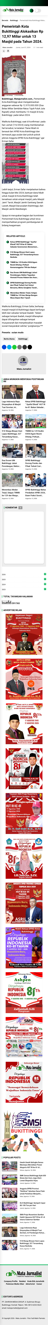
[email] (24, 347)
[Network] (31, 11)
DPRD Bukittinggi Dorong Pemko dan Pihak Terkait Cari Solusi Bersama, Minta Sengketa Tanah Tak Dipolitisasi (23, 285)
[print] (19, 347)
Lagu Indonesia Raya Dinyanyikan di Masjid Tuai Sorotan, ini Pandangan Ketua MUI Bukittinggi (11, 404)
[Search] (45, 3)
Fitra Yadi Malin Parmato (36, 1318)
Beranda (5, 20)
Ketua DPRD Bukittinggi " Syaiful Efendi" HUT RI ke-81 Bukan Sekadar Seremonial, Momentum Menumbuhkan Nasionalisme (23, 244)
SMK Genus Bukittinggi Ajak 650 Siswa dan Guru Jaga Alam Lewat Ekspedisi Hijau (33, 1178)
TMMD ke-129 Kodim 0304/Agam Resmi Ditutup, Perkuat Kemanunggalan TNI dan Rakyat (23, 264)
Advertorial (30, 1284)
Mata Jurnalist (21, 1318)
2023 (24, 589)
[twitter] (9, 347)
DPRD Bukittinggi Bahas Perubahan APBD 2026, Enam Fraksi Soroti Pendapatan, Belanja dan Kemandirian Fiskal (35, 493)
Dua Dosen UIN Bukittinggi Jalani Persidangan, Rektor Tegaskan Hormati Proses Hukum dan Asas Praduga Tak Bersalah (23, 275)
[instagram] (7, 3)
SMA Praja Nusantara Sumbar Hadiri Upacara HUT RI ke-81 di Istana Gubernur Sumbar (32, 1217)
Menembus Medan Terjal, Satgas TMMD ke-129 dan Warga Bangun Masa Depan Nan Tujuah (23, 295)
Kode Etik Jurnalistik (35, 1281)
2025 (24, 579)
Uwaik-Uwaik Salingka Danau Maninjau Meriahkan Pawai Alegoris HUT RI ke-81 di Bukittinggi (31, 1165)
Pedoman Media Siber (15, 1284)
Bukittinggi (14, 20)
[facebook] (3, 3)
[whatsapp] (14, 347)
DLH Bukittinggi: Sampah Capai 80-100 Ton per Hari (32, 1204)
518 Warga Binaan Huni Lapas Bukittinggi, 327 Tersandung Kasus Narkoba (24, 254)
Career (39, 1284)
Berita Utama (9, 339)
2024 (24, 584)
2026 (24, 574)
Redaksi (22, 1281)
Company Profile (11, 1281)
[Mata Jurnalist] (13, 12)
